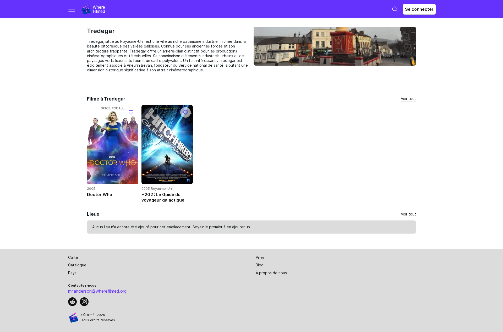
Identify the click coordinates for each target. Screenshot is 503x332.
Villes (260, 257)
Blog (260, 265)
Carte (73, 257)
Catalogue (77, 265)
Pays (72, 273)
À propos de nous (271, 273)
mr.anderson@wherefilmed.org (97, 291)
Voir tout (408, 98)
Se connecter (419, 9)
